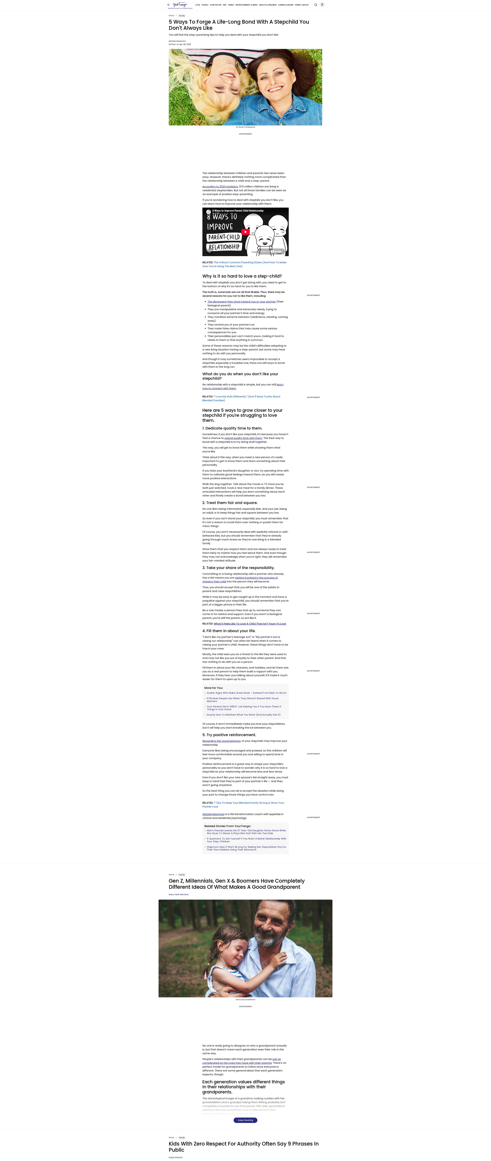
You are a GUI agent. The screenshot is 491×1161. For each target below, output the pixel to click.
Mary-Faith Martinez (179, 894)
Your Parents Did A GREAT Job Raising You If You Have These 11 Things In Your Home (244, 708)
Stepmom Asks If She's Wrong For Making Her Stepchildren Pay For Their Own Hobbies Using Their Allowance (246, 848)
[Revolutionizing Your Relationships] (180, 4)
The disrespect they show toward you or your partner (242, 301)
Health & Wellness (268, 5)
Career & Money (286, 5)
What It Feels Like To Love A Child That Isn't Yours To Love (250, 623)
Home (171, 15)
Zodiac (205, 5)
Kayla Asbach (175, 1157)
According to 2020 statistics (220, 186)
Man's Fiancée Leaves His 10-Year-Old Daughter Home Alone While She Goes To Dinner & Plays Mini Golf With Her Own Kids (246, 832)
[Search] (315, 4)
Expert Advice (302, 5)
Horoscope (215, 5)
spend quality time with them (243, 438)
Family (231, 5)
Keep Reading (245, 1120)
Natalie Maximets (177, 41)
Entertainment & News (247, 5)
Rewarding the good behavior (221, 741)
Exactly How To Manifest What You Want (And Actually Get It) (244, 714)
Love (198, 5)
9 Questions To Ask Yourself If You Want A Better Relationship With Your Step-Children (246, 840)
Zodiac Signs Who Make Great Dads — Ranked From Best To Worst (247, 693)
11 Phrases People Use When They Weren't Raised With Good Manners (242, 700)
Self (225, 5)
